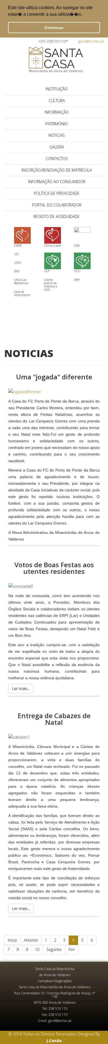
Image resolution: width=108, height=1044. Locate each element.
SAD (16, 271)
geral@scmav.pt (91, 41)
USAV (17, 263)
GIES (77, 245)
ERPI (77, 280)
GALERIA (57, 147)
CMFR (17, 245)
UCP (47, 271)
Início (12, 940)
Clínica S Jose (52, 245)
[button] (84, 15)
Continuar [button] (54, 27)
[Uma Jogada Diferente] (54, 391)
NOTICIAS (56, 135)
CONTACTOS (57, 158)
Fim (71, 949)
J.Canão (54, 1040)
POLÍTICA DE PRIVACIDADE (56, 193)
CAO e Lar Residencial (21, 281)
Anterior (31, 940)
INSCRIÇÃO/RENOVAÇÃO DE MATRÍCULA (57, 170)
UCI (16, 254)
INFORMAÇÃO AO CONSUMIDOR (56, 181)
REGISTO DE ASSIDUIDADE (57, 216)
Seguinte (53, 949)
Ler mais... (21, 688)
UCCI (77, 271)
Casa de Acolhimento (22, 293)
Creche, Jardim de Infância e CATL (50, 285)
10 (37, 949)
